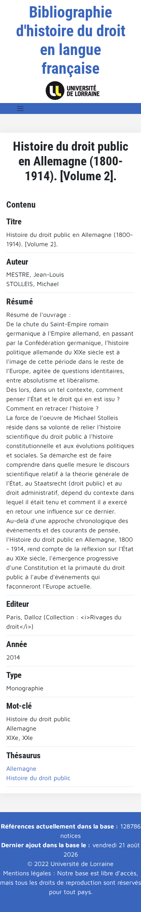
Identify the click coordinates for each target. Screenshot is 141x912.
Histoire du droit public (38, 777)
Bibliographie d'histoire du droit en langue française (70, 40)
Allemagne (21, 768)
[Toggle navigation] (20, 108)
